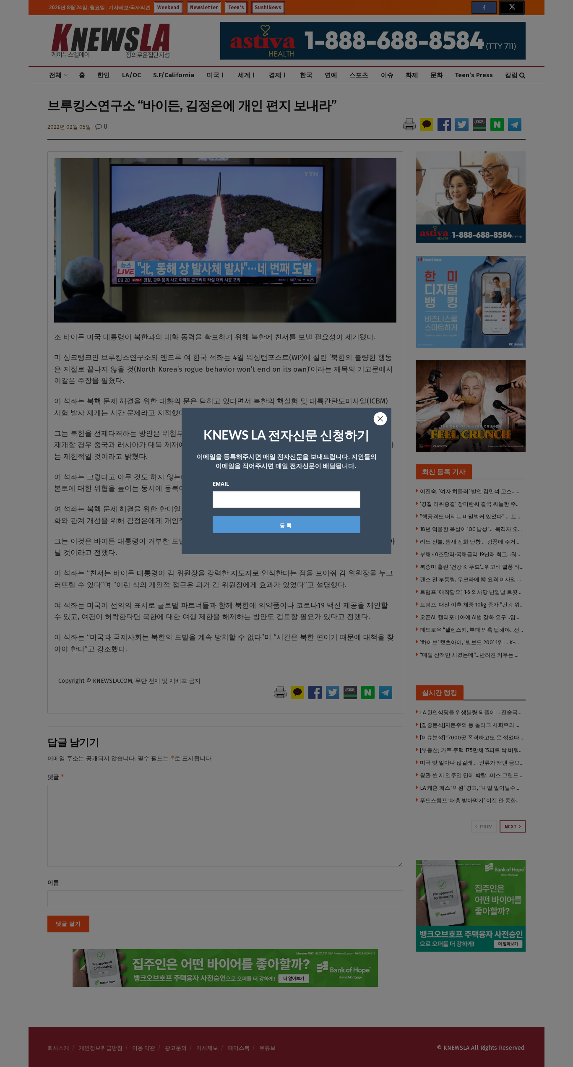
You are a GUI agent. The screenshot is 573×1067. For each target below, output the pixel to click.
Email (221, 483)
